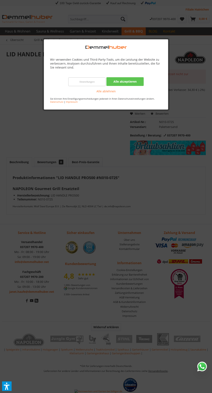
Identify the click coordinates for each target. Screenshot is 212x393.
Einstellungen (87, 81)
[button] (7, 386)
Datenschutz (56, 101)
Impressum (72, 101)
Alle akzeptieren (125, 81)
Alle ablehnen (106, 91)
